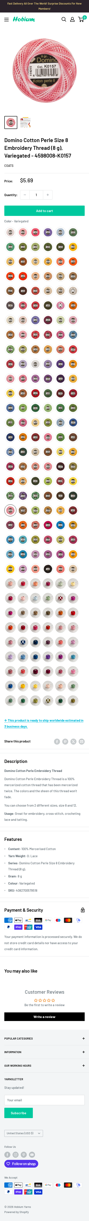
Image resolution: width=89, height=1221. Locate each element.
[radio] (10, 232)
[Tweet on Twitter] (73, 741)
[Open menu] (6, 19)
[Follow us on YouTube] (32, 1155)
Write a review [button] (44, 1017)
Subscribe (18, 1113)
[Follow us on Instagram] (16, 1155)
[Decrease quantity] (24, 194)
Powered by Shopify (16, 1212)
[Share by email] (82, 741)
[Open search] (64, 19)
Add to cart (44, 211)
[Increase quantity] (47, 194)
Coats (8, 165)
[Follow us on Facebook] (7, 1155)
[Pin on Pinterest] (65, 741)
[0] (81, 19)
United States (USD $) (20, 1133)
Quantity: (10, 195)
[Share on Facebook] (57, 741)
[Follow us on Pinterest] (24, 1155)
